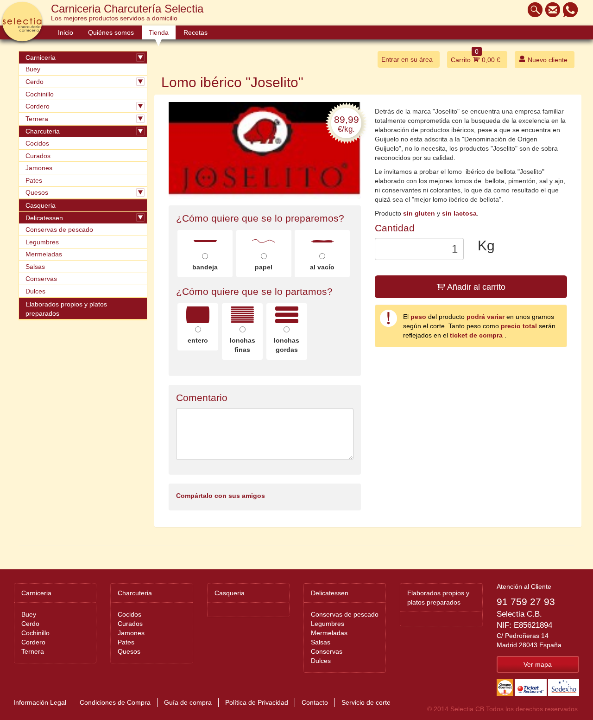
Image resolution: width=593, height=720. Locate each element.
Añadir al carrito (475, 287)
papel (263, 267)
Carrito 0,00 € (475, 57)
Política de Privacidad (256, 702)
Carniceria (40, 57)
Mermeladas (43, 254)
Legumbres (42, 242)
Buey (32, 69)
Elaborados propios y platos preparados (66, 308)
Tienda (159, 32)
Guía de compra (188, 702)
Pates (33, 180)
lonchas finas (242, 345)
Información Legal (39, 702)
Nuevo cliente (547, 60)
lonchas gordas (286, 345)
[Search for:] (533, 9)
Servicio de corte (366, 702)
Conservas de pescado (59, 229)
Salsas (35, 266)
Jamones (38, 168)
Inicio (65, 32)
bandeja (205, 267)
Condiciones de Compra (115, 702)
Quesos (36, 192)
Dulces (35, 291)
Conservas (41, 278)
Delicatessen (44, 218)
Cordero (37, 106)
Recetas (195, 32)
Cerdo (34, 81)
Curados (37, 155)
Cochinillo (39, 94)
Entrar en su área (407, 59)
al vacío (322, 267)
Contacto (315, 702)
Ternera (36, 118)
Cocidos (37, 143)
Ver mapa (538, 664)
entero (198, 340)
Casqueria (40, 205)
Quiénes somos (111, 32)
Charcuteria (42, 131)
